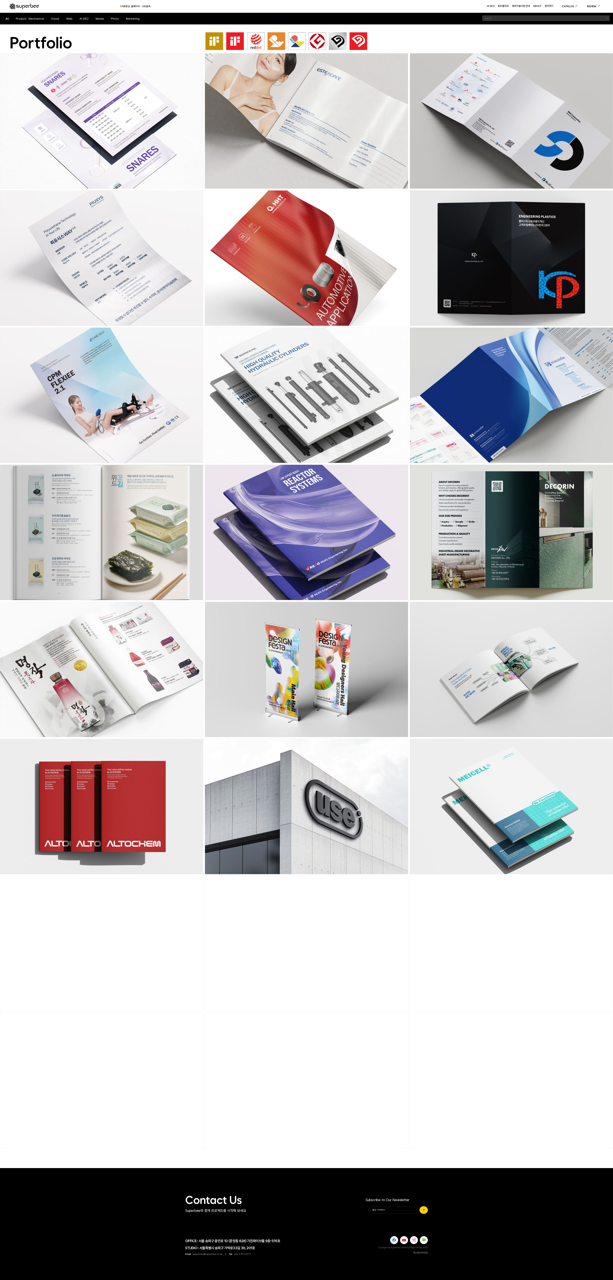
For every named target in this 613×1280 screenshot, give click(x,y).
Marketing (133, 18)
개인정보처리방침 (420, 1252)
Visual (55, 18)
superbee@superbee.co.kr (207, 1254)
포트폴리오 (503, 6)
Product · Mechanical (30, 18)
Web (69, 18)
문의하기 (549, 6)
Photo (115, 18)
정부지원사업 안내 (521, 6)
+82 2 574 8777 (242, 1254)
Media (100, 18)
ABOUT (537, 6)
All (7, 18)
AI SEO (491, 6)
